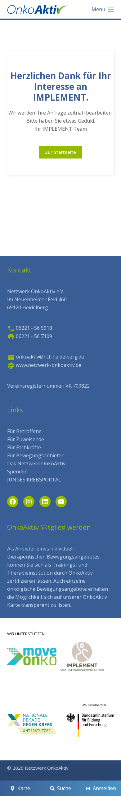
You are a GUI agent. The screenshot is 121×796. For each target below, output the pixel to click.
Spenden (17, 471)
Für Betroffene (24, 431)
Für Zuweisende (25, 439)
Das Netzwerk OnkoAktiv (36, 463)
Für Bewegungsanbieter (35, 455)
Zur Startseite (60, 152)
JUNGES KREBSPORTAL (34, 479)
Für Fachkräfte (24, 447)
